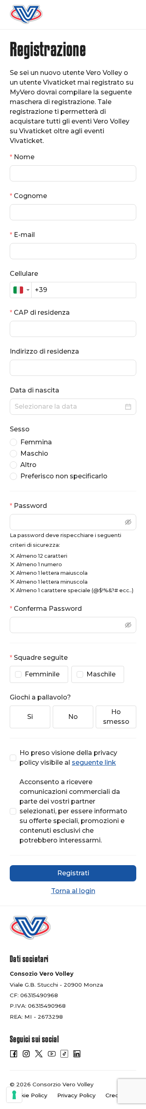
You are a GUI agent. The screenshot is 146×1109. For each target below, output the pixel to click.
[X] (39, 1055)
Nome (24, 157)
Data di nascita (34, 390)
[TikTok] (64, 1055)
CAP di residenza (42, 312)
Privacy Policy (76, 1095)
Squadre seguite (41, 657)
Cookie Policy (28, 1095)
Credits (115, 1095)
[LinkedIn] (77, 1055)
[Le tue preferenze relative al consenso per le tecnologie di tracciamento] (14, 1095)
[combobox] (21, 290)
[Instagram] (26, 1055)
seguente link (94, 762)
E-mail (24, 235)
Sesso (20, 429)
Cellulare (24, 273)
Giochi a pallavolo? (40, 697)
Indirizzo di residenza (44, 351)
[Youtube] (52, 1055)
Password (30, 506)
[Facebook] (13, 1055)
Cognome (30, 196)
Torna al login (73, 891)
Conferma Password (48, 608)
